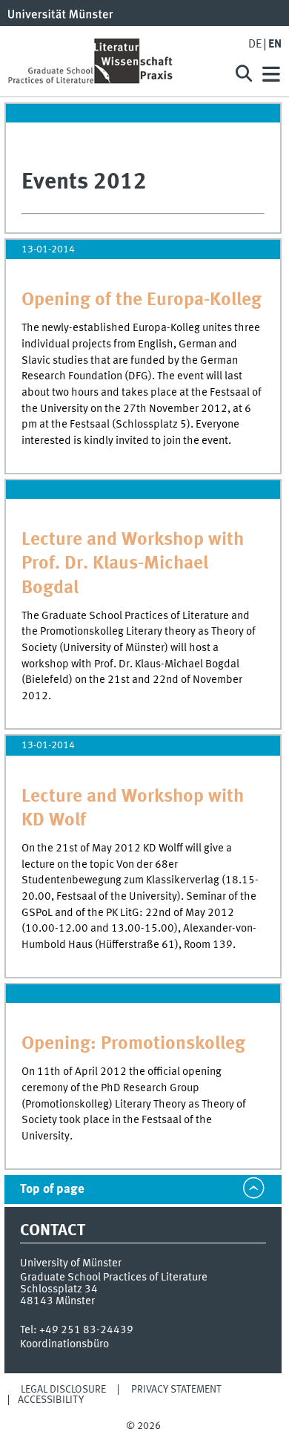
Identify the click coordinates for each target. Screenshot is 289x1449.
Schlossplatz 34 (59, 1289)
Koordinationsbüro (64, 1344)
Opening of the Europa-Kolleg (141, 300)
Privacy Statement (176, 1389)
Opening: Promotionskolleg (133, 1044)
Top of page (52, 1189)
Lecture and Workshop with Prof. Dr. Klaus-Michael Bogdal (132, 564)
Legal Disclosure (63, 1389)
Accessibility (51, 1400)
